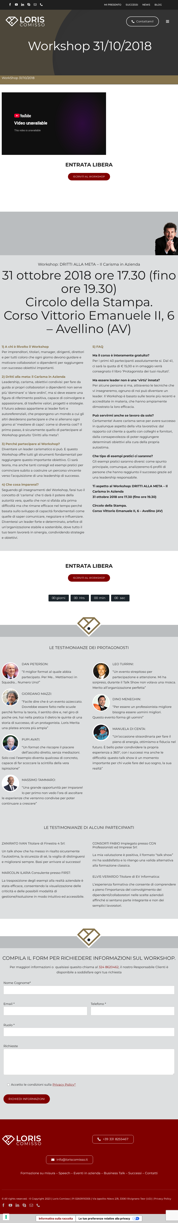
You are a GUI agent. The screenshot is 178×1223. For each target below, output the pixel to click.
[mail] (35, 4)
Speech (64, 1173)
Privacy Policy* (64, 1085)
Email (9, 1004)
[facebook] (10, 4)
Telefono (98, 1004)
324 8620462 (109, 967)
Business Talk (114, 1173)
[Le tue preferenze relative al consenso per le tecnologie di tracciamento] (6, 1217)
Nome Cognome (17, 983)
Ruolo (9, 1025)
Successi (135, 1173)
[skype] (28, 4)
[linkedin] (22, 4)
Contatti (151, 1173)
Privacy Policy (162, 1198)
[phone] (41, 4)
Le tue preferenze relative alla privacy (104, 1218)
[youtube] (16, 4)
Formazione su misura (38, 1173)
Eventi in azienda (87, 1173)
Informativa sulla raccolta (56, 1218)
